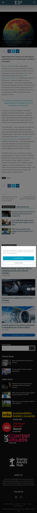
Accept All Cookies (18, 258)
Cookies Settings (18, 263)
